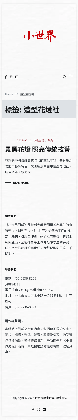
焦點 (50, 140)
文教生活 (39, 140)
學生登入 (61, 398)
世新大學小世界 (44, 398)
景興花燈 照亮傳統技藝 (37, 148)
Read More (21, 182)
